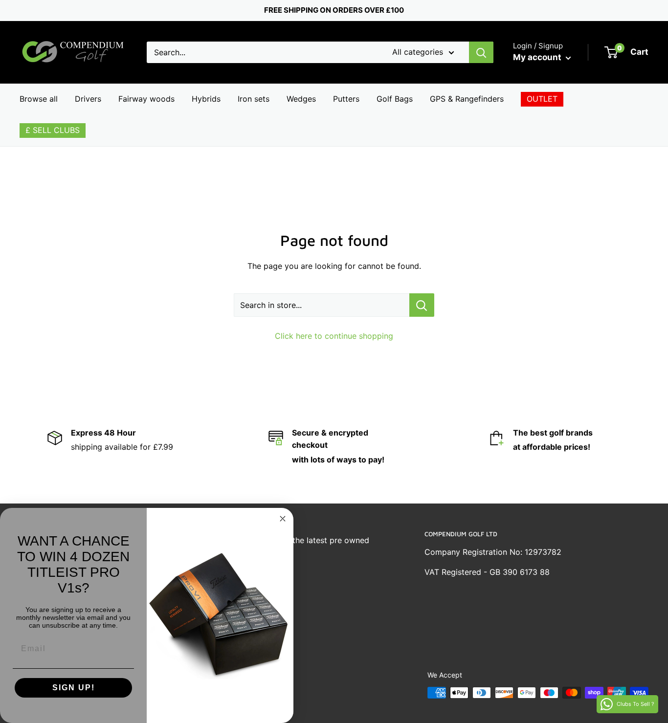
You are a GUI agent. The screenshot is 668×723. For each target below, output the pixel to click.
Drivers (88, 99)
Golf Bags (395, 99)
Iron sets (253, 99)
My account (538, 57)
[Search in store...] (421, 305)
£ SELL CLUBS (52, 130)
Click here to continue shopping (334, 336)
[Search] (481, 52)
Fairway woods (146, 99)
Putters (346, 99)
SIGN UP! (73, 687)
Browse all (39, 99)
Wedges (301, 99)
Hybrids (206, 99)
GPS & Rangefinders (467, 99)
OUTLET (542, 99)
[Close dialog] (283, 519)
